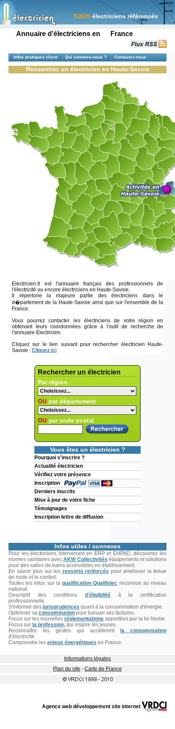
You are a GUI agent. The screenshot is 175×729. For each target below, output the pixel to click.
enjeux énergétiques (71, 642)
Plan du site (66, 669)
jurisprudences (61, 607)
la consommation (143, 631)
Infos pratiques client (35, 57)
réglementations (84, 619)
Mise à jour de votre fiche (64, 500)
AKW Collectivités (85, 559)
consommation (57, 613)
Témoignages (50, 508)
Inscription (47, 483)
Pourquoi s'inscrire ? (59, 458)
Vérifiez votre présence (62, 475)
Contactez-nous (130, 57)
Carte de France (103, 669)
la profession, (48, 625)
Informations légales (87, 659)
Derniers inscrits (54, 491)
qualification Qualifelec (89, 583)
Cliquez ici (44, 350)
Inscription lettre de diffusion (68, 517)
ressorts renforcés (85, 571)
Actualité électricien (58, 466)
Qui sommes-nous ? (86, 57)
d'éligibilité (97, 595)
